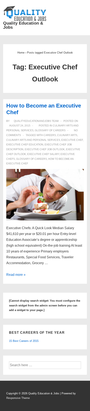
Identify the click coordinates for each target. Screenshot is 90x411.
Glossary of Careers (50, 130)
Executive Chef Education (24, 144)
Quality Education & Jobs (23, 25)
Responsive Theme (18, 398)
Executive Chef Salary (43, 154)
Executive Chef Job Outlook (45, 149)
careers (50, 135)
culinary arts (67, 135)
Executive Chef (72, 140)
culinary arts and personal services (33, 140)
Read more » (16, 274)
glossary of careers (31, 158)
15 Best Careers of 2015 (24, 340)
